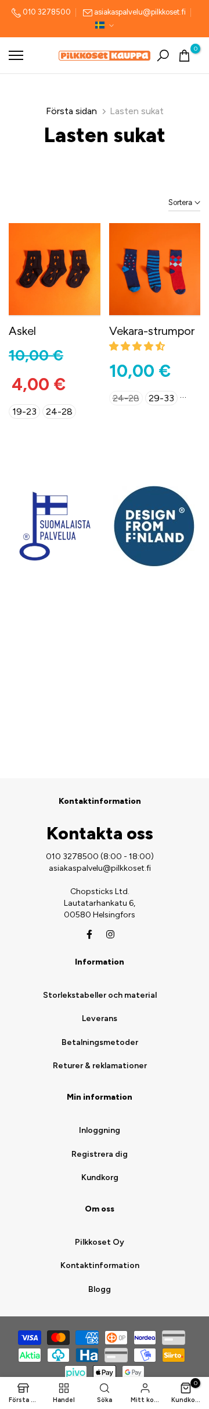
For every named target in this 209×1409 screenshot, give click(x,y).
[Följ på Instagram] (110, 934)
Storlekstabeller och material (100, 995)
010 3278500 (46, 12)
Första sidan (71, 110)
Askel (22, 331)
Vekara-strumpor (151, 331)
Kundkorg (99, 1177)
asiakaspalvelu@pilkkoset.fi (140, 12)
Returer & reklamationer (100, 1066)
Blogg (99, 1289)
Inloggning (99, 1130)
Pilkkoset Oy (99, 1242)
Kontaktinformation (99, 1265)
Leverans (99, 1018)
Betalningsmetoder (100, 1042)
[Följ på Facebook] (89, 934)
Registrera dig (99, 1154)
